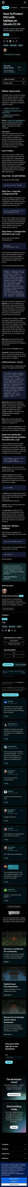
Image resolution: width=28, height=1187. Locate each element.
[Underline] (7, 671)
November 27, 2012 (13, 748)
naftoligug (10, 791)
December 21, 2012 (13, 793)
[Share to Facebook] (7, 41)
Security (11, 28)
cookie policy (19, 1173)
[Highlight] (13, 671)
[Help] (24, 672)
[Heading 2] (17, 671)
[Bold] (3, 671)
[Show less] (23, 701)
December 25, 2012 (13, 830)
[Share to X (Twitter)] (4, 41)
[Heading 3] (18, 671)
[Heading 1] (15, 671)
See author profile (8, 609)
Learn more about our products (10, 577)
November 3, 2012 (12, 703)
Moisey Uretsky (12, 723)
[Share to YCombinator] (13, 41)
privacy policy (14, 1165)
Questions (14, 7)
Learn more (7, 995)
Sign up (14, 1127)
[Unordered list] (20, 671)
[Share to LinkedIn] (10, 41)
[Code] (7, 672)
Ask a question (14, 640)
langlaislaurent (11, 889)
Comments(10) (8, 664)
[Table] (5, 672)
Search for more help (14, 643)
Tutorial (6, 34)
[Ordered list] (21, 671)
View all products (14, 1094)
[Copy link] (16, 41)
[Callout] (3, 672)
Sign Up (6, 962)
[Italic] (5, 671)
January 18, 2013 (12, 891)
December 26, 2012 (13, 850)
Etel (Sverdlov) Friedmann (13, 54)
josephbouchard (12, 746)
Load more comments (14, 906)
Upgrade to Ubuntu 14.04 (11, 108)
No (14, 656)
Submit (9, 1062)
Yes (14, 652)
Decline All (14, 1181)
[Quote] (23, 671)
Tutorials (5, 7)
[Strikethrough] (8, 671)
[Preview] (22, 672)
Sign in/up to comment (10, 695)
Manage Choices (14, 1184)
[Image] (12, 671)
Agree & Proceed (14, 1178)
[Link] (10, 671)
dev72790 (10, 828)
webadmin (10, 701)
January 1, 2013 (13, 868)
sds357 (11, 866)
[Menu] (25, 2)
